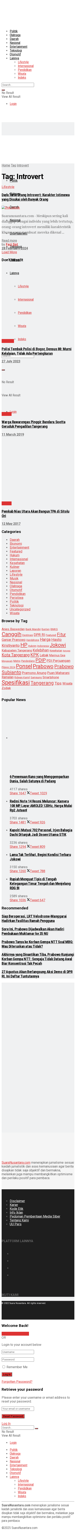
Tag (13, 165)
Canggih (11, 634)
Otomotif (15, 54)
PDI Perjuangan (58, 661)
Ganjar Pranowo (14, 640)
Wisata (22, 74)
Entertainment (18, 47)
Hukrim (32, 645)
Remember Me (17, 1367)
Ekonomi (16, 544)
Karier (14, 1205)
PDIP (40, 660)
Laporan (15, 571)
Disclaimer (17, 1201)
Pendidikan (25, 70)
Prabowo (43, 666)
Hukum (14, 555)
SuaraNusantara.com (16, 1162)
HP (23, 645)
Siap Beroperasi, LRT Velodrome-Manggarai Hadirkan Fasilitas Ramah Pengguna (34, 918)
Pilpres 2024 (8, 667)
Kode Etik (16, 1209)
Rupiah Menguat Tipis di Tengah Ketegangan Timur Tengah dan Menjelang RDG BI (40, 883)
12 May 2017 (11, 524)
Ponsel (24, 666)
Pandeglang (28, 661)
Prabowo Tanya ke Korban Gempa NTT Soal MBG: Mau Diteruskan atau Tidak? (37, 944)
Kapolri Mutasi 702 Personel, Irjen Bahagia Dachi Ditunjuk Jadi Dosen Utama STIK (41, 832)
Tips (58, 683)
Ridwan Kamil (22, 677)
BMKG (54, 629)
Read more (9, 240)
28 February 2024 (15, 248)
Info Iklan (16, 1212)
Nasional (15, 43)
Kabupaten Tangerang (17, 650)
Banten (46, 629)
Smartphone (51, 677)
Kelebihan (41, 650)
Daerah (14, 39)
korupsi (66, 650)
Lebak (44, 655)
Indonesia (43, 645)
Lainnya (14, 58)
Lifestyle (23, 62)
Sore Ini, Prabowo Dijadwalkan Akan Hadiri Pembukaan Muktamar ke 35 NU (33, 931)
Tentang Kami (19, 1220)
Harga (45, 639)
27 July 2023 (11, 361)
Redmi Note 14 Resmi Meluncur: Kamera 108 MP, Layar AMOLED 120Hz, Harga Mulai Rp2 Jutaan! (41, 805)
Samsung (36, 677)
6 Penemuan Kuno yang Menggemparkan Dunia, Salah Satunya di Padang (39, 778)
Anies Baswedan (13, 629)
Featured (16, 551)
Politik (14, 31)
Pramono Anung (34, 673)
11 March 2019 (13, 434)
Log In (6, 1423)
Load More (9, 252)
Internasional (26, 66)
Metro (16, 660)
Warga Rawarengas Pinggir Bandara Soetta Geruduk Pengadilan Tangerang (33, 424)
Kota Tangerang (16, 654)
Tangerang (42, 683)
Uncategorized (20, 609)
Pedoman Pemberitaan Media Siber (35, 1216)
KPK (34, 654)
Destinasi (27, 635)
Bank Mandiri (33, 629)
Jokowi (58, 645)
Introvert (23, 165)
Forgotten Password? (17, 1382)
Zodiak (6, 688)
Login (13, 104)
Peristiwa (16, 598)
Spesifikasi (16, 682)
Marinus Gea (57, 655)
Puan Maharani (58, 673)
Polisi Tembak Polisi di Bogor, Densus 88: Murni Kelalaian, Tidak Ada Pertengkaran (36, 351)
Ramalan (8, 677)
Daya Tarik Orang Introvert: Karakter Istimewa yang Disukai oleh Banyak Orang (36, 197)
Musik (14, 578)
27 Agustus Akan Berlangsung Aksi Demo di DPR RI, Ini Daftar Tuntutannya (37, 974)
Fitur (61, 634)
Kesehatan (17, 563)
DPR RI (39, 635)
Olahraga (15, 35)
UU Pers (15, 1224)
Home (6, 165)
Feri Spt (12, 244)
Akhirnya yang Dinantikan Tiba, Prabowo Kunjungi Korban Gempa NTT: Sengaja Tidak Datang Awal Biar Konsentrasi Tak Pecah (38, 959)
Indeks (22, 77)
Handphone (32, 640)
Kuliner (14, 567)
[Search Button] (3, 90)
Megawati (7, 661)
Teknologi (16, 50)
